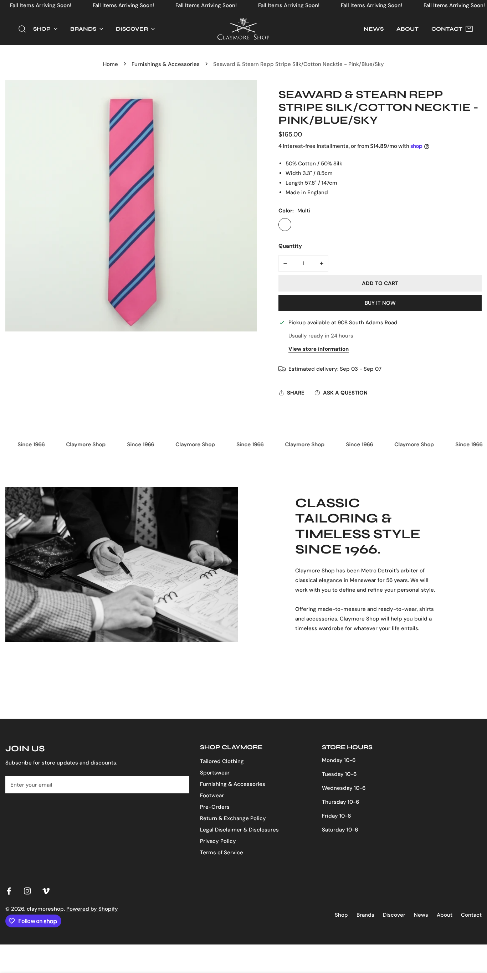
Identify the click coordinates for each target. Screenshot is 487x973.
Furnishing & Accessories (232, 784)
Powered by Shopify (92, 908)
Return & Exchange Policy (233, 818)
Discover (394, 914)
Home (110, 64)
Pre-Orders (215, 806)
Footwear (212, 795)
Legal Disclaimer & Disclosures (239, 829)
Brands (365, 914)
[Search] (22, 29)
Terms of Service (221, 852)
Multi (284, 224)
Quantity (290, 245)
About (444, 914)
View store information (318, 349)
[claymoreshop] (243, 29)
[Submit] (180, 784)
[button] (45, 29)
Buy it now (380, 303)
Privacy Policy (218, 841)
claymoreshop (45, 908)
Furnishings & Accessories (166, 64)
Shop (341, 914)
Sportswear (215, 772)
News (421, 914)
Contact (471, 914)
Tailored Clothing (222, 761)
